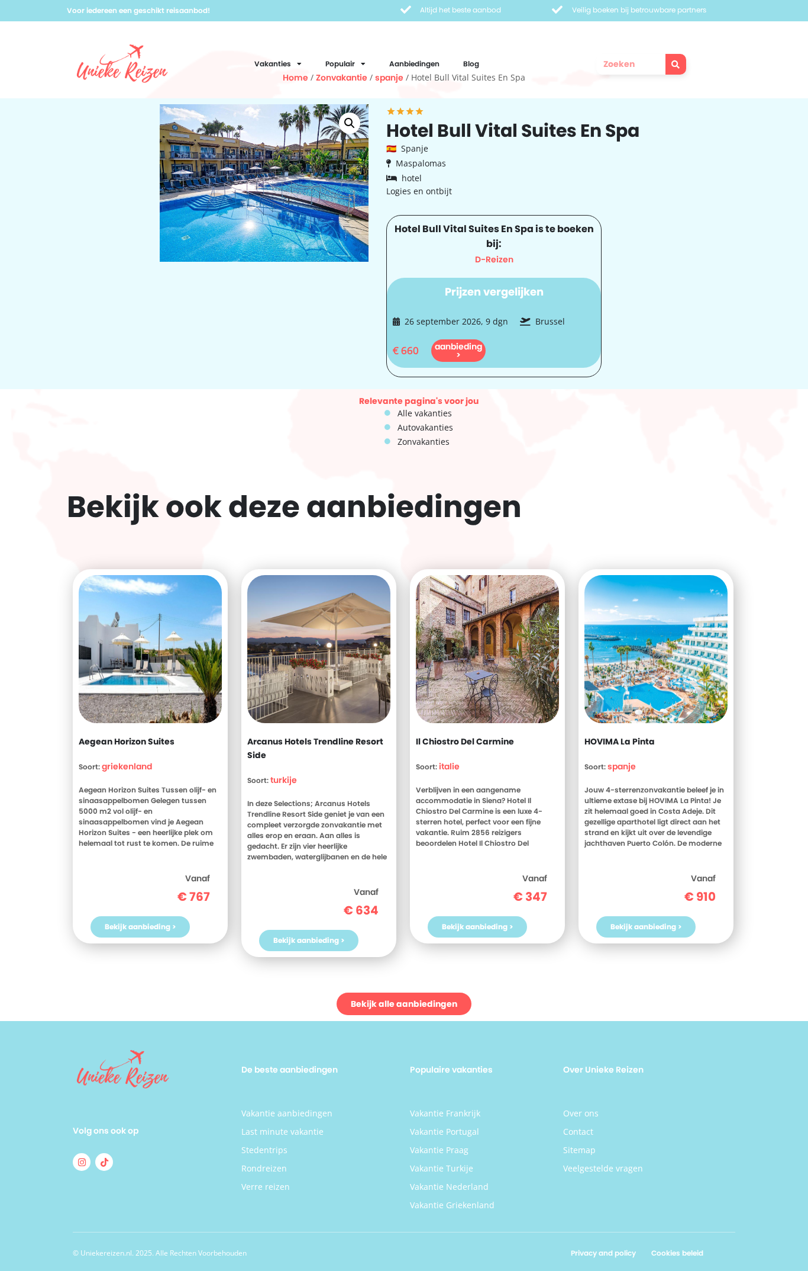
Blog (471, 64)
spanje (621, 766)
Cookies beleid (677, 1253)
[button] (349, 123)
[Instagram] (82, 1162)
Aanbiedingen (414, 64)
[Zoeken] (675, 64)
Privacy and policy (603, 1253)
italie (449, 766)
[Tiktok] (104, 1162)
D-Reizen (494, 259)
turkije (283, 780)
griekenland (127, 766)
